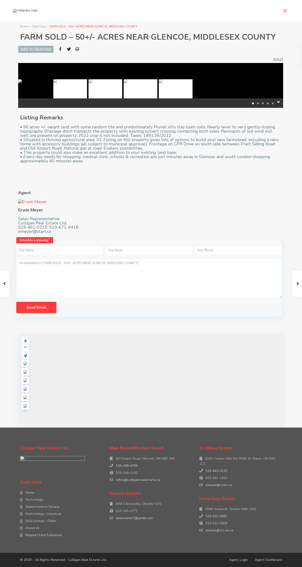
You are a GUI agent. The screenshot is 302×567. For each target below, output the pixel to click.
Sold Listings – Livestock (43, 514)
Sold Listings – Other (40, 521)
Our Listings (34, 500)
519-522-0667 (216, 516)
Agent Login (238, 560)
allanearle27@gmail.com (134, 518)
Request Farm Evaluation (43, 535)
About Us (32, 528)
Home (24, 26)
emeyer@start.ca (219, 485)
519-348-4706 (127, 465)
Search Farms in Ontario (42, 507)
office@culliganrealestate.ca (138, 480)
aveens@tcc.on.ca (219, 530)
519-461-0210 (216, 471)
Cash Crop (39, 26)
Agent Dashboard (268, 560)
